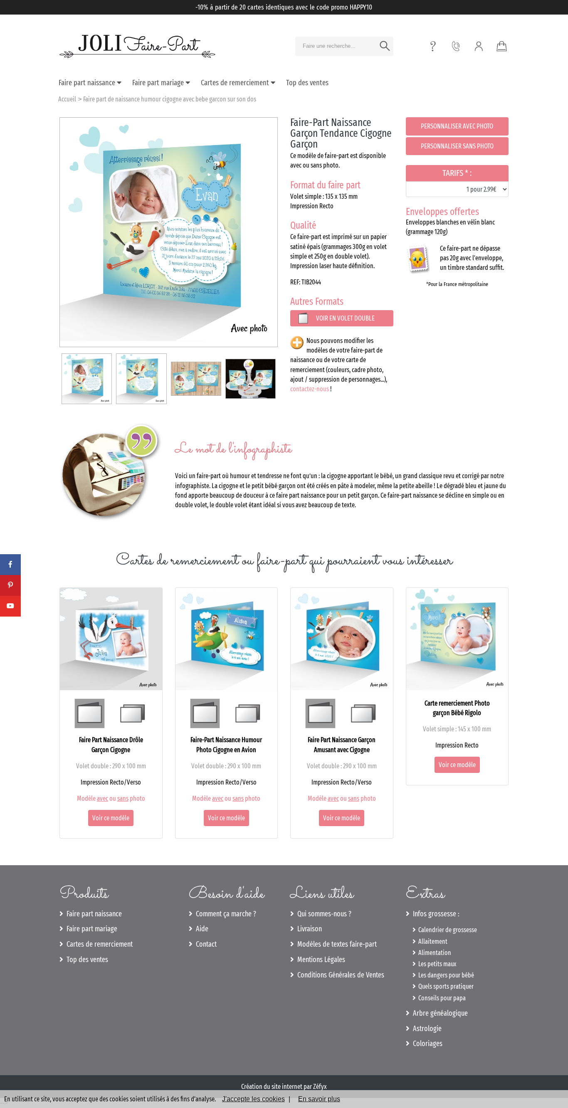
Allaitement (431, 941)
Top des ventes (307, 82)
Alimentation (433, 953)
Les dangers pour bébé (445, 975)
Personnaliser (457, 126)
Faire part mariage (158, 82)
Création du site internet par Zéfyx (284, 1087)
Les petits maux (436, 964)
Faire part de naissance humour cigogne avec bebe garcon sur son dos (169, 99)
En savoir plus (319, 1099)
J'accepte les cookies (253, 1099)
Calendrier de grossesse (446, 930)
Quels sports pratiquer (445, 986)
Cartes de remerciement (236, 82)
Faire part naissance (88, 82)
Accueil (67, 99)
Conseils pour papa (441, 998)
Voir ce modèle (110, 818)
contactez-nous (309, 389)
